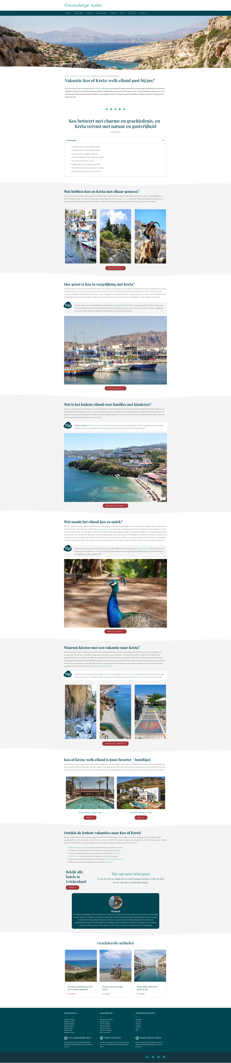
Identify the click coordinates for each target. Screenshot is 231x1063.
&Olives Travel (73, 856)
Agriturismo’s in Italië (106, 1019)
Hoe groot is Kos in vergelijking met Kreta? (85, 154)
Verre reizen (101, 13)
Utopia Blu (123, 305)
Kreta (99, 88)
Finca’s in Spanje (105, 1024)
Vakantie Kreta (68, 1028)
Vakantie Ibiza (68, 1030)
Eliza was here (139, 677)
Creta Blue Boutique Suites (141, 812)
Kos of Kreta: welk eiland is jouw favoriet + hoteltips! (88, 168)
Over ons (132, 13)
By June (110, 859)
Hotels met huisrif (105, 1026)
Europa (89, 13)
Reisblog (138, 1026)
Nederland (78, 13)
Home (68, 13)
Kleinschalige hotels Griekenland (80, 76)
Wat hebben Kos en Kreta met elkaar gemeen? (86, 150)
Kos (94, 88)
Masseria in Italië (105, 1028)
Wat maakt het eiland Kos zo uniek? (83, 161)
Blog (122, 13)
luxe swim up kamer (130, 674)
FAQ (137, 1030)
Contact (138, 1028)
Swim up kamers (105, 1032)
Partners (138, 1024)
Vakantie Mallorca (69, 1026)
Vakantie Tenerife (69, 1021)
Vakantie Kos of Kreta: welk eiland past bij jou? (86, 147)
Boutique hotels (104, 1021)
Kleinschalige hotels (83, 5)
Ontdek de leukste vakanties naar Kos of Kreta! (86, 171)
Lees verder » (72, 994)
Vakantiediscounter (78, 847)
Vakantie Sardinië (69, 1019)
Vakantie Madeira (69, 1024)
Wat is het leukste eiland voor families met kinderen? (88, 157)
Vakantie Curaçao (69, 1032)
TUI (70, 850)
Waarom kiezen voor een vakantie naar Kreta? (86, 164)
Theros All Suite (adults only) (90, 812)
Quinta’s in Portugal (106, 1030)
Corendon (109, 862)
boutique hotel (108, 674)
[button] (163, 140)
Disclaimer (139, 1019)
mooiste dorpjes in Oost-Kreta (103, 666)
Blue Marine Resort (95, 425)
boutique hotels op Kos (143, 548)
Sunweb (96, 551)
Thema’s (113, 13)
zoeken (143, 13)
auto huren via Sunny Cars (105, 529)
